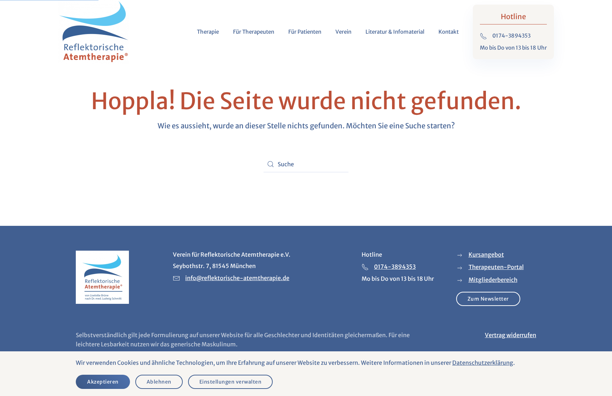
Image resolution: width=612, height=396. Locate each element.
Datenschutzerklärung (482, 362)
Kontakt (448, 31)
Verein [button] (343, 31)
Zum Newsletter (488, 299)
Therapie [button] (208, 31)
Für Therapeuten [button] (253, 31)
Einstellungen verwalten (230, 382)
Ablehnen (159, 382)
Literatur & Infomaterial (395, 31)
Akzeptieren (103, 382)
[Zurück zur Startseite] (93, 32)
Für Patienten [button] (304, 31)
